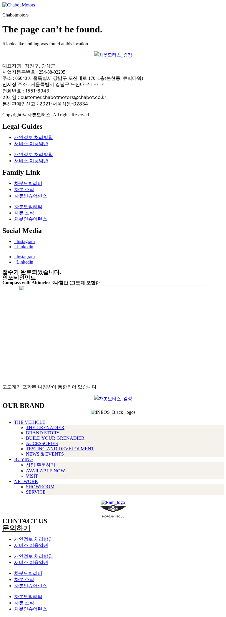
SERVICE (36, 491)
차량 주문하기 (40, 464)
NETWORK (26, 481)
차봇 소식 (24, 189)
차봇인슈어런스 (30, 195)
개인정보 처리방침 (33, 137)
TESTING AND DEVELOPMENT (60, 448)
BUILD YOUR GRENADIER (55, 438)
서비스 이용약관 (31, 143)
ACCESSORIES (42, 443)
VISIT (32, 476)
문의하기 (16, 528)
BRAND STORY (43, 432)
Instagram (24, 241)
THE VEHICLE (29, 422)
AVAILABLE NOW (45, 470)
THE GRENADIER (45, 427)
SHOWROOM (40, 486)
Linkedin (23, 246)
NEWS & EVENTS (45, 453)
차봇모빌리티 (28, 183)
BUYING (23, 459)
